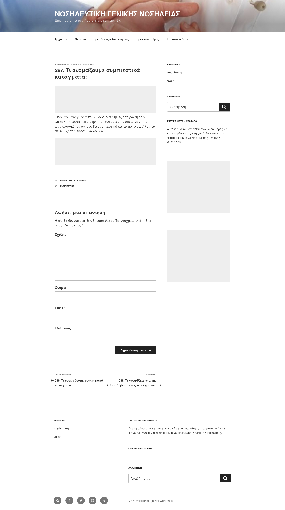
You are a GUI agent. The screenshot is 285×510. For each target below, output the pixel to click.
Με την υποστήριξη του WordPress (150, 501)
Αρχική (59, 39)
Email (60, 307)
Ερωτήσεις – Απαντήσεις (111, 39)
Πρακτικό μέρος (148, 39)
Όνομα (61, 287)
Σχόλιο (61, 234)
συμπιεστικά (67, 186)
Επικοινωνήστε (177, 39)
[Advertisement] (105, 99)
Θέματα (80, 39)
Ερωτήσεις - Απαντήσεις (74, 180)
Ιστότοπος (63, 328)
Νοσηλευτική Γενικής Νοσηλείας (117, 14)
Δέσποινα (88, 64)
